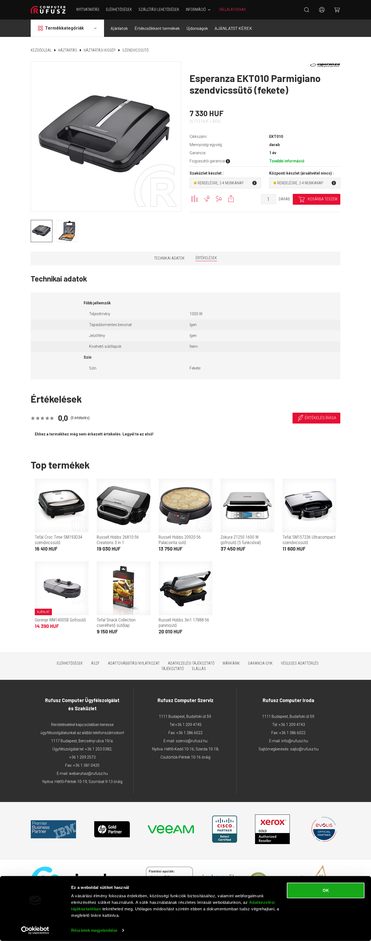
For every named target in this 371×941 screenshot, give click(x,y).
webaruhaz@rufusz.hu (88, 773)
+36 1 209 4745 (188, 724)
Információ (196, 9)
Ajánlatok (119, 28)
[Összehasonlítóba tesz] (194, 198)
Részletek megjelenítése (94, 930)
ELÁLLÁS (199, 669)
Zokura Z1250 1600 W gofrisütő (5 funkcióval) (241, 540)
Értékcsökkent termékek (157, 28)
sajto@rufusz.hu (304, 749)
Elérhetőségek (119, 9)
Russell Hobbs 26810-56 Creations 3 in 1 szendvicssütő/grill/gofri (118, 543)
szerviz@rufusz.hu (191, 741)
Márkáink (231, 663)
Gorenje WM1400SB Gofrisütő (60, 620)
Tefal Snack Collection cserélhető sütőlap (116, 622)
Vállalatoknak (232, 9)
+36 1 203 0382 (98, 749)
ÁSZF (95, 663)
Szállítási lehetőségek (159, 9)
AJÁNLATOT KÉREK (233, 28)
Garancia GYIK (260, 663)
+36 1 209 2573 (82, 757)
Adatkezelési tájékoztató (191, 663)
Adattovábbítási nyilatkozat (134, 663)
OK (326, 890)
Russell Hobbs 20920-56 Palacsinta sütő (180, 540)
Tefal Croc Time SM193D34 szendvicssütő (58, 540)
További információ (286, 161)
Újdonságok (197, 28)
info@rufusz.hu (294, 741)
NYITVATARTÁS (87, 9)
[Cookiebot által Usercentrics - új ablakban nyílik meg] (35, 930)
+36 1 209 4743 (292, 724)
